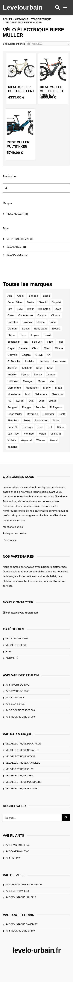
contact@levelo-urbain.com (22, 612)
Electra (56, 328)
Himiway (44, 361)
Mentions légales (13, 526)
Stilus (56, 420)
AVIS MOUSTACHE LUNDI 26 (21, 897)
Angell (20, 295)
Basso (46, 295)
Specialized (41, 420)
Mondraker (32, 387)
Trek (49, 427)
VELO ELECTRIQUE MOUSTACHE (23, 782)
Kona (50, 367)
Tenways (27, 427)
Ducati (26, 328)
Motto (58, 387)
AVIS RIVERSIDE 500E (17, 684)
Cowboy (27, 321)
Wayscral (26, 440)
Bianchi (43, 302)
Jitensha (12, 367)
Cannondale (25, 315)
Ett (26, 341)
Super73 (12, 427)
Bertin (30, 302)
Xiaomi (53, 440)
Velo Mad (56, 433)
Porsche (40, 407)
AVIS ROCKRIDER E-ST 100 (20, 930)
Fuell (60, 341)
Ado (9, 295)
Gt (48, 354)
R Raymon (56, 407)
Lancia (38, 374)
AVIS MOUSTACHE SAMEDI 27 (22, 924)
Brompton (44, 308)
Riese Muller (14, 413)
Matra (41, 381)
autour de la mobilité (32, 571)
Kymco (25, 374)
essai (9, 651)
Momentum (14, 387)
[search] (57, 7)
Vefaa (42, 433)
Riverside (32, 413)
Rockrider (48, 413)
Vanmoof (29, 433)
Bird (9, 308)
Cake (10, 315)
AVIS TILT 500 (13, 857)
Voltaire (11, 440)
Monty (47, 387)
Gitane (59, 348)
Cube (52, 321)
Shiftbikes (13, 420)
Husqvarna (59, 361)
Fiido (50, 341)
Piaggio (26, 407)
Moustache (14, 394)
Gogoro (26, 354)
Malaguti (28, 381)
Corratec (12, 321)
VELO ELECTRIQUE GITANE (20, 756)
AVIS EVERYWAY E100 (18, 891)
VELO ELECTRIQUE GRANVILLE (23, 763)
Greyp (39, 354)
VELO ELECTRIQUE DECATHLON (23, 743)
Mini (51, 381)
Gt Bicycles (14, 361)
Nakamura (41, 394)
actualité (12, 658)
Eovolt (47, 335)
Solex (27, 420)
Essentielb (13, 341)
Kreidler (12, 374)
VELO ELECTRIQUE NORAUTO (22, 750)
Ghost (35, 348)
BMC (20, 308)
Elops (23, 335)
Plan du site (10, 539)
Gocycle (12, 354)
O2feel (20, 400)
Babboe (33, 295)
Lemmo (51, 374)
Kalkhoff (27, 367)
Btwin (58, 308)
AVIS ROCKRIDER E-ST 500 (20, 710)
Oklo (41, 400)
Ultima (61, 427)
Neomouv (57, 394)
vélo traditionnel (17, 638)
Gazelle (23, 348)
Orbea (52, 400)
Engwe (35, 335)
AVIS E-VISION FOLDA (17, 845)
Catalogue (21, 19)
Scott (62, 413)
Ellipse (11, 335)
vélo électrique (16, 645)
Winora (40, 440)
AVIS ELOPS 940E (15, 704)
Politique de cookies (14, 533)
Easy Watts (40, 328)
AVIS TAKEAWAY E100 (17, 851)
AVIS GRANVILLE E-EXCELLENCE (24, 884)
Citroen (55, 315)
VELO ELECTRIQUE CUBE (20, 769)
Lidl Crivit (12, 381)
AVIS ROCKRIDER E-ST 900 (20, 717)
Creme (41, 321)
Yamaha (12, 446)
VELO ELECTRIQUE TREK (19, 775)
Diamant (12, 328)
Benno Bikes (14, 302)
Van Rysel (13, 433)
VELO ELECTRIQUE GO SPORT (22, 788)
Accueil (7, 19)
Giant (47, 348)
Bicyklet (56, 302)
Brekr (30, 308)
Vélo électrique (41, 19)
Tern (39, 427)
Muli (27, 394)
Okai (31, 400)
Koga (39, 367)
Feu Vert (37, 341)
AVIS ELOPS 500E (15, 697)
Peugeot (12, 407)
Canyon (42, 315)
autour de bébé (47, 576)
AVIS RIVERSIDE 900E (17, 691)
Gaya (10, 348)
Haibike (29, 361)
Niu (9, 400)
